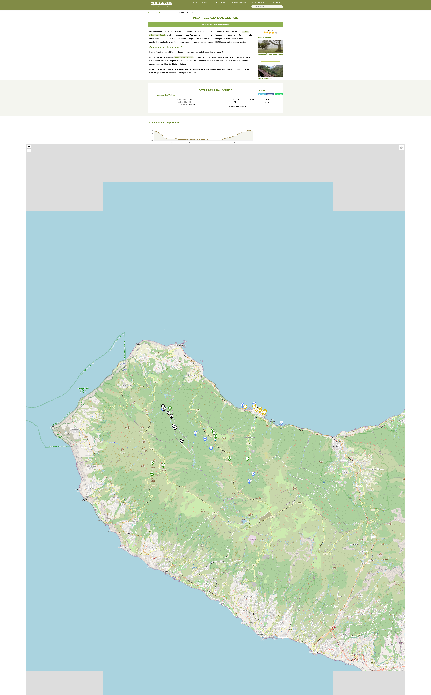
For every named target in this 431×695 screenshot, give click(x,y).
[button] (215, 439)
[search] (280, 6)
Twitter (262, 94)
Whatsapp (279, 94)
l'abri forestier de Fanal (183, 57)
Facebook (271, 94)
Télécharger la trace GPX (237, 107)
